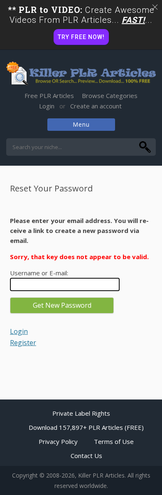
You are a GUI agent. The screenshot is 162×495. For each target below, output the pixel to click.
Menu (81, 124)
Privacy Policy (58, 441)
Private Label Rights (81, 413)
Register (23, 342)
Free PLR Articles (49, 95)
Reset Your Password (51, 188)
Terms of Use (114, 441)
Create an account (96, 106)
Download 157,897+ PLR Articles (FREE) (86, 427)
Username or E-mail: (39, 273)
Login (46, 106)
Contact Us (86, 455)
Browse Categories (109, 95)
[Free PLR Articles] (81, 73)
